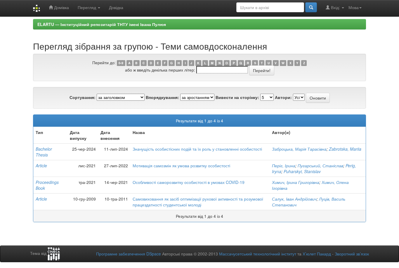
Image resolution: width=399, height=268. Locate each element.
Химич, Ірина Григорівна (295, 182)
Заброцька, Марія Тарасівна (299, 149)
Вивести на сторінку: (237, 97)
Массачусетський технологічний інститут (257, 254)
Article (41, 165)
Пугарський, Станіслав (320, 165)
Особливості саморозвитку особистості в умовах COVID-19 (188, 182)
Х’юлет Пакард (317, 254)
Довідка (116, 7)
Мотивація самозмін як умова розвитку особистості (181, 165)
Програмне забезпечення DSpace (128, 254)
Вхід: (335, 7)
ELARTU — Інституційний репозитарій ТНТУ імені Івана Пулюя (101, 24)
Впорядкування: (162, 97)
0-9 (121, 63)
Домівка (61, 7)
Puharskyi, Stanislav (302, 171)
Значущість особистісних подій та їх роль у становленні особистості (197, 149)
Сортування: (83, 97)
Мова (353, 7)
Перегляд (87, 7)
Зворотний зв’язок (352, 254)
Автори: (283, 97)
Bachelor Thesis (44, 152)
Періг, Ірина (283, 165)
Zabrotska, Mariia (345, 149)
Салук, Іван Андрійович (294, 199)
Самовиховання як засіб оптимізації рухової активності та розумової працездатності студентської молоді (198, 202)
